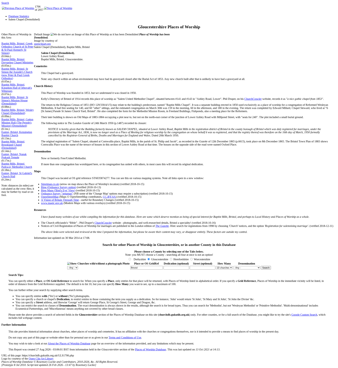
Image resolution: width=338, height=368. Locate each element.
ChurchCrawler (253, 98)
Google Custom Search (304, 314)
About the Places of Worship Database (69, 343)
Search (5, 2)
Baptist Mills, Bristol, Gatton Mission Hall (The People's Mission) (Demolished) (17, 122)
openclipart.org (42, 43)
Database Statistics (18, 16)
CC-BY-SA (109, 196)
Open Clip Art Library (41, 358)
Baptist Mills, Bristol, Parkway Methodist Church (16, 165)
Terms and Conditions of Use (125, 337)
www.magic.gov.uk (52, 203)
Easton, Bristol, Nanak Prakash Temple (14, 156)
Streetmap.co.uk (50, 184)
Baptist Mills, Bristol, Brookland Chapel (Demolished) (13, 144)
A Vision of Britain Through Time (60, 199)
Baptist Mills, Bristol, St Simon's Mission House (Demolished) (14, 100)
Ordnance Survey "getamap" (57, 193)
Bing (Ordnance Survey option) (58, 187)
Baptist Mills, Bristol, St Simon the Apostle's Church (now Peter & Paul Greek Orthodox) (16, 73)
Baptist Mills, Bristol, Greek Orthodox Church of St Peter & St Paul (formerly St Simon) (17, 48)
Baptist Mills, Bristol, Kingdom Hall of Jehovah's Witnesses (16, 87)
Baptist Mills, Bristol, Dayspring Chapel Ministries (17, 61)
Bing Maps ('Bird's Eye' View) (58, 190)
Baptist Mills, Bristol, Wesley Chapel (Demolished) (17, 111)
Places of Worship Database (150, 349)
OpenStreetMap (50, 196)
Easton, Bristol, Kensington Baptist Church (16, 134)
